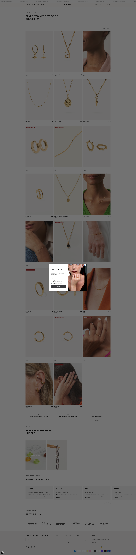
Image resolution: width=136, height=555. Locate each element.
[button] (2, 552)
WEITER (58, 286)
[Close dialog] (85, 265)
